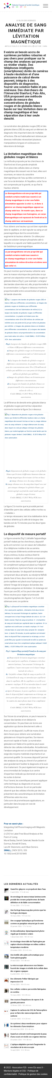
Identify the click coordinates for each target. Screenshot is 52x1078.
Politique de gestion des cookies (33, 1074)
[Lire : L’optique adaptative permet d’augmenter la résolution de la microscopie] (6, 1045)
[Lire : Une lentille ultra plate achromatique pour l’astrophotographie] (6, 956)
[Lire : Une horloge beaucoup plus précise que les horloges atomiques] (6, 911)
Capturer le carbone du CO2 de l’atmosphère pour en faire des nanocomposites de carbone (28, 1013)
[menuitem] (44, 6)
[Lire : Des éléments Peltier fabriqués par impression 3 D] (6, 980)
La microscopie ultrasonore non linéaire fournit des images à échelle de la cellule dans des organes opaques (29, 968)
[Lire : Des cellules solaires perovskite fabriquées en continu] (6, 990)
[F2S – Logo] (21, 6)
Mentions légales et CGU (15, 1071)
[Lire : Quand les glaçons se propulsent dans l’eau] (6, 890)
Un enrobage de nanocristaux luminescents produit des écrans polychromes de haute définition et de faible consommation (28, 900)
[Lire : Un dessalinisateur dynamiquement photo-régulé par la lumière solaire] (6, 932)
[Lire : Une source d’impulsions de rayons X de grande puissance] (6, 1001)
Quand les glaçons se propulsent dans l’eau (28, 889)
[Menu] (44, 6)
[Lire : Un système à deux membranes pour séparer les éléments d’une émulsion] (6, 1025)
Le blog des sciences (26, 20)
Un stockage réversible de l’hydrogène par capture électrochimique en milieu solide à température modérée (27, 944)
